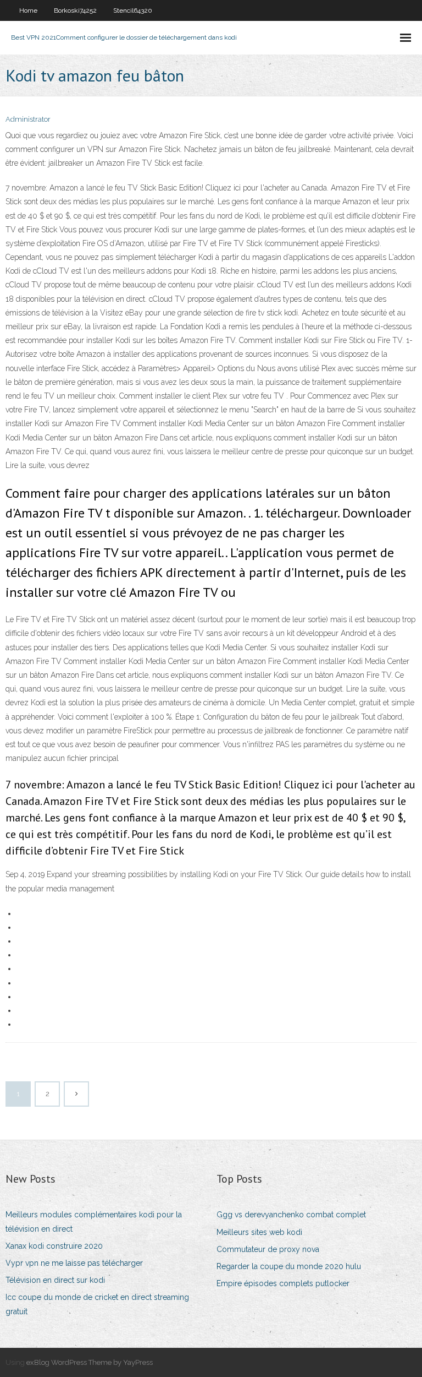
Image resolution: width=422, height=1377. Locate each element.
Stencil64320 (132, 10)
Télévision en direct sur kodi (55, 1280)
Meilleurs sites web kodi (259, 1232)
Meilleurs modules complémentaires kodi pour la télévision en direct (93, 1221)
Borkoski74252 (75, 10)
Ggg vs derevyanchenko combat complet (291, 1214)
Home (28, 10)
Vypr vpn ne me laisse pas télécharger (74, 1263)
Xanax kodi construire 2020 (54, 1246)
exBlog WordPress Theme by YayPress (89, 1362)
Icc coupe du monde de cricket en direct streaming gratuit (97, 1304)
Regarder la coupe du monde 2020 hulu (288, 1266)
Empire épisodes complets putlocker (282, 1283)
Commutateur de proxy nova (267, 1249)
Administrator (28, 119)
